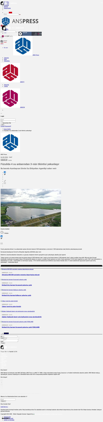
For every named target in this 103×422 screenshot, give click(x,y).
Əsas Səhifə (7, 129)
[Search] (10, 12)
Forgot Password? (6, 126)
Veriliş (6, 86)
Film (2, 367)
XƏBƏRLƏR (4, 160)
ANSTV (22, 82)
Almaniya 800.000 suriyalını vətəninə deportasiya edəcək (21, 275)
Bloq (5, 59)
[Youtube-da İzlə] (2, 385)
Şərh (2, 341)
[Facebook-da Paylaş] (5, 172)
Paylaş (3, 343)
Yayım (3, 353)
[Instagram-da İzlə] (2, 388)
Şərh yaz (6, 333)
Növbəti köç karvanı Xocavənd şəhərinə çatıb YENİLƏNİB (20, 327)
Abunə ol (3, 401)
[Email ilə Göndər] (5, 183)
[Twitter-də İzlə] (1, 382)
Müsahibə (7, 61)
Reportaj (6, 85)
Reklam (6, 6)
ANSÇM (22, 107)
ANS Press (35, 55)
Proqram (3, 365)
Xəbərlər (6, 58)
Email (2, 338)
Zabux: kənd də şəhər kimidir (11, 306)
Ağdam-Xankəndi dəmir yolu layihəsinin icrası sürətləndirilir (22, 317)
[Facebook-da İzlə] (2, 380)
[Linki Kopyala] (5, 181)
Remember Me (7, 123)
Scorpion (60, 414)
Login (2, 124)
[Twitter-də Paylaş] (5, 174)
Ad (1, 336)
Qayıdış (10, 160)
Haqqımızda (7, 8)
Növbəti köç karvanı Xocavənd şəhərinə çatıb (17, 285)
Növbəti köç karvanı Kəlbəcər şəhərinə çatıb (16, 295)
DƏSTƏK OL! (4, 407)
